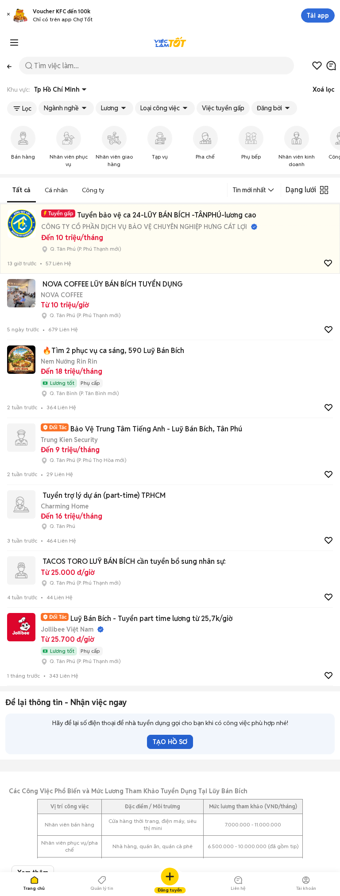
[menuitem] (23, 147)
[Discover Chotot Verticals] (14, 42)
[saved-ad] (317, 65)
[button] (8, 15)
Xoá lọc (323, 89)
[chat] (331, 65)
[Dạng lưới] (324, 190)
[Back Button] (9, 65)
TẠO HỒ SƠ (170, 742)
